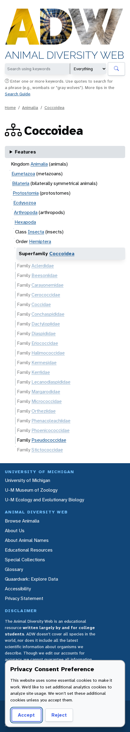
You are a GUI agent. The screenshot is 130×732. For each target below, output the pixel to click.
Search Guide (17, 94)
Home (10, 107)
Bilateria (20, 183)
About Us (14, 530)
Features (25, 152)
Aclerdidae (42, 265)
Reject (59, 715)
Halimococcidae (48, 353)
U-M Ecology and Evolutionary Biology (44, 499)
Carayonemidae (47, 285)
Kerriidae (40, 372)
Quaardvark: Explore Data (31, 579)
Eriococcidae (44, 343)
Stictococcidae (47, 450)
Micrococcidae (46, 401)
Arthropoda (25, 212)
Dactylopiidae (45, 324)
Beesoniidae (44, 275)
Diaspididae (43, 333)
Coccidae (41, 304)
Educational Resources (29, 550)
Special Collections (25, 559)
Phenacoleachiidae (50, 420)
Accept (26, 715)
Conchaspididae (47, 314)
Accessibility (18, 588)
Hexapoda (25, 222)
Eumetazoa (23, 173)
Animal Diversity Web (64, 55)
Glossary (14, 569)
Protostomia (26, 193)
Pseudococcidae (48, 440)
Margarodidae (45, 391)
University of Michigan (27, 480)
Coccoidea (54, 107)
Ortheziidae (43, 411)
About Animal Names (27, 540)
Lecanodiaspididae (50, 382)
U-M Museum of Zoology (31, 490)
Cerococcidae (45, 295)
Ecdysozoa (24, 202)
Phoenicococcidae (50, 430)
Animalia (30, 107)
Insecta (36, 232)
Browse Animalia (22, 521)
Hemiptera (40, 241)
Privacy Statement (24, 598)
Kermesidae (44, 362)
